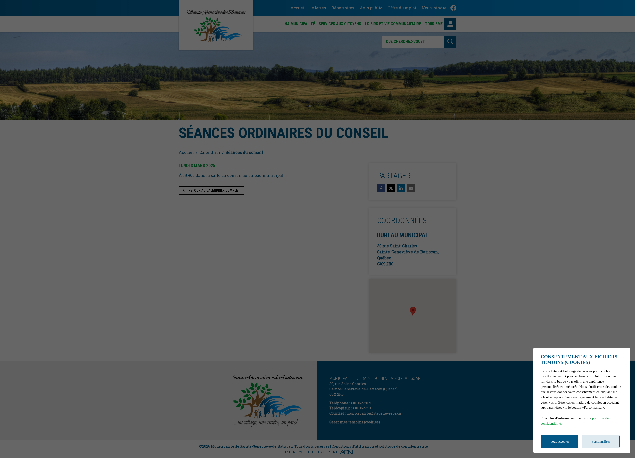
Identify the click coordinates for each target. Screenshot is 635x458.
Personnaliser (601, 441)
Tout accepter (559, 441)
